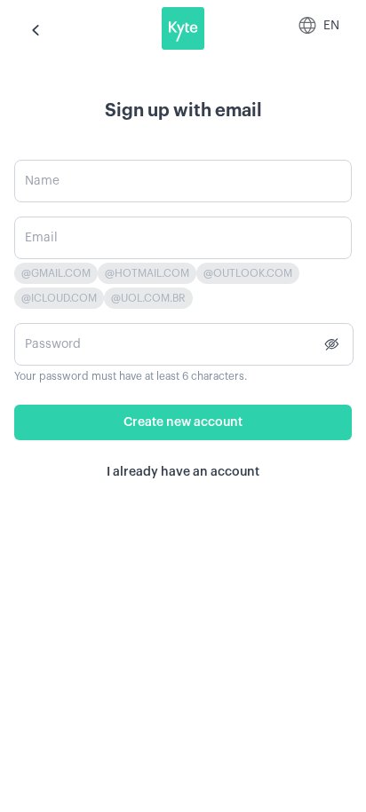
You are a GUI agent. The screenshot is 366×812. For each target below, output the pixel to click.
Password (53, 344)
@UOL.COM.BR (148, 298)
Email (41, 238)
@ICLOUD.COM (59, 298)
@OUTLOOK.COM (247, 273)
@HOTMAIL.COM (147, 273)
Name (42, 181)
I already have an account (183, 472)
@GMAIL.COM (56, 273)
